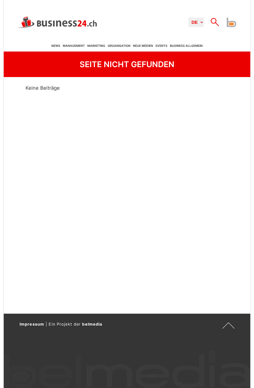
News (55, 46)
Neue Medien (143, 46)
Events (161, 46)
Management (74, 46)
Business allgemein (186, 46)
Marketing (96, 46)
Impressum (32, 324)
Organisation (119, 46)
